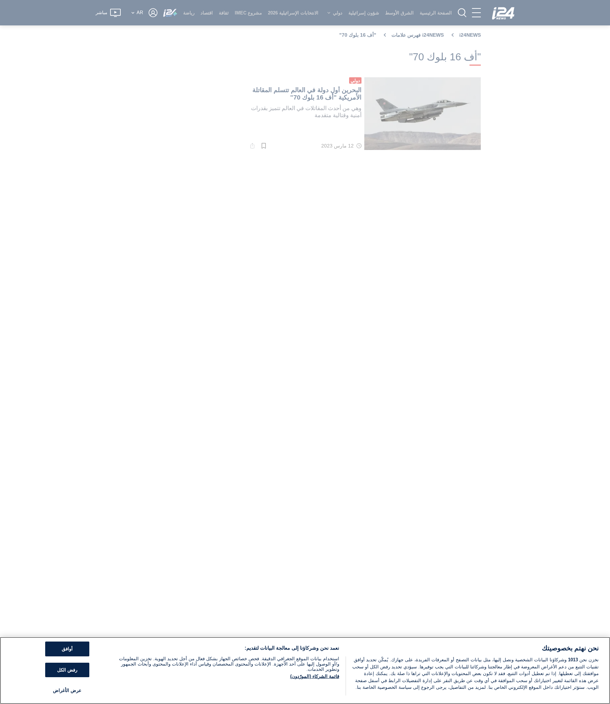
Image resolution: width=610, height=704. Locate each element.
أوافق (67, 648)
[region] (305, 670)
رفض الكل (67, 670)
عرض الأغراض (67, 690)
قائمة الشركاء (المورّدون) (314, 676)
